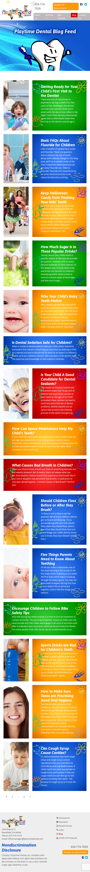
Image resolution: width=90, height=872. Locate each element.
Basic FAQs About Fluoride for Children (58, 142)
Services (49, 15)
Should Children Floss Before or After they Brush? (58, 505)
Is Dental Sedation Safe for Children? (42, 342)
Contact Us (82, 16)
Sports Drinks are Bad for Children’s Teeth (58, 647)
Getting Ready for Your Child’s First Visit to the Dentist (59, 91)
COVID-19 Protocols (67, 838)
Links (61, 830)
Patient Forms (65, 826)
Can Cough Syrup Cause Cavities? (55, 750)
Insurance (63, 822)
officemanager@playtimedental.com (25, 839)
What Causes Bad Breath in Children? (42, 465)
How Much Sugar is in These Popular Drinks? (59, 249)
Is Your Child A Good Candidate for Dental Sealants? (58, 379)
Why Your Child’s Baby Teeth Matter (59, 298)
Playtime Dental (16, 12)
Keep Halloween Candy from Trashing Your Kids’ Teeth (57, 197)
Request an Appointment (60, 6)
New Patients (61, 16)
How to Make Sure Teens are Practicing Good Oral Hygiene (57, 695)
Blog (74, 15)
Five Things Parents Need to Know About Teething (58, 559)
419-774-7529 (39, 6)
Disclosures (64, 818)
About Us (37, 16)
